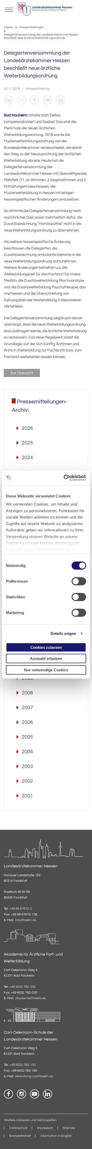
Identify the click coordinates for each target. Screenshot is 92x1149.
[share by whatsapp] (21, 100)
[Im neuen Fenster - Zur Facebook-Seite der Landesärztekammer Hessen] (8, 1094)
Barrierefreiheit (20, 1136)
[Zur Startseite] (44, 10)
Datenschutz (18, 1128)
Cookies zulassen (46, 647)
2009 (27, 678)
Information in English (56, 1136)
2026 (27, 428)
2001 (27, 795)
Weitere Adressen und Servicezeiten (30, 1120)
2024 (27, 457)
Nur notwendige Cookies (46, 670)
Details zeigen (63, 633)
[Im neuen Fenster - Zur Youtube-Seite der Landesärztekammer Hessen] (34, 1094)
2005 (27, 737)
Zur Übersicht (21, 373)
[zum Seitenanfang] (81, 1139)
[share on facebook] (34, 100)
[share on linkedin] (8, 100)
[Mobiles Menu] (9, 9)
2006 (27, 722)
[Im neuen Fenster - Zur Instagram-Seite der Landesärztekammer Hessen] (21, 1094)
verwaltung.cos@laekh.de (34, 1076)
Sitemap (69, 1128)
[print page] (60, 100)
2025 (27, 442)
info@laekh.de (25, 920)
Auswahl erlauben (46, 658)
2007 (27, 707)
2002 (27, 781)
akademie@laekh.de (30, 998)
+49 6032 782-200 (22, 987)
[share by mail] (47, 100)
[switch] (79, 581)
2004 (27, 751)
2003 (27, 766)
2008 (27, 692)
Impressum (45, 1128)
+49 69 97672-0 (20, 908)
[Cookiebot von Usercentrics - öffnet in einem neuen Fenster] (65, 477)
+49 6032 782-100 (22, 1065)
